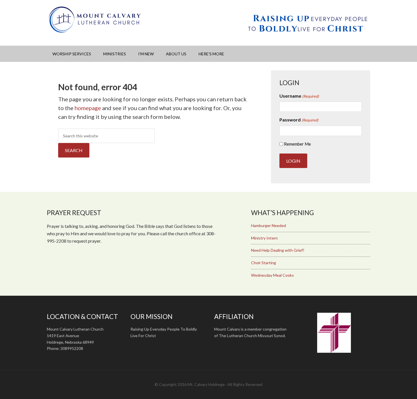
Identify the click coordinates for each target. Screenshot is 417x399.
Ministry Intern (264, 238)
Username (299, 95)
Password (298, 119)
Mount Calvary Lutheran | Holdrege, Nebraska (95, 20)
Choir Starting (263, 262)
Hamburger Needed (268, 225)
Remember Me (297, 143)
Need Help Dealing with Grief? (277, 250)
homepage (88, 107)
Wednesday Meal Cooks (272, 275)
